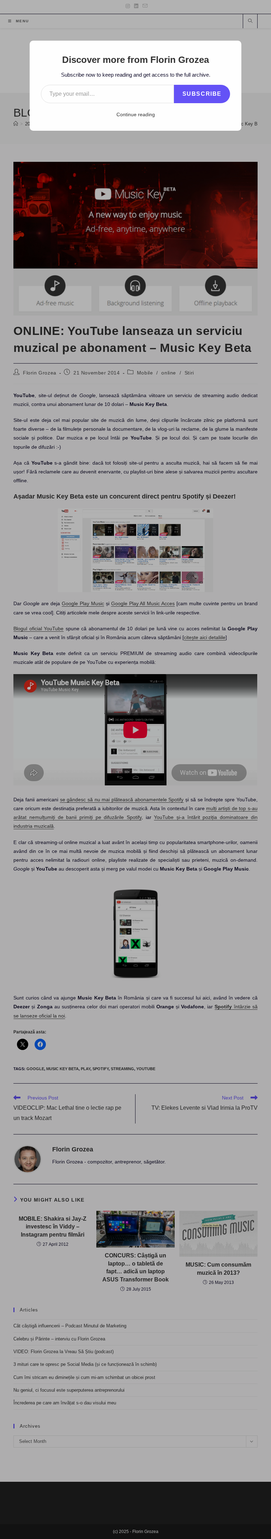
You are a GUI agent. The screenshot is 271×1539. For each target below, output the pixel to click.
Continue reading (135, 114)
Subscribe (202, 94)
